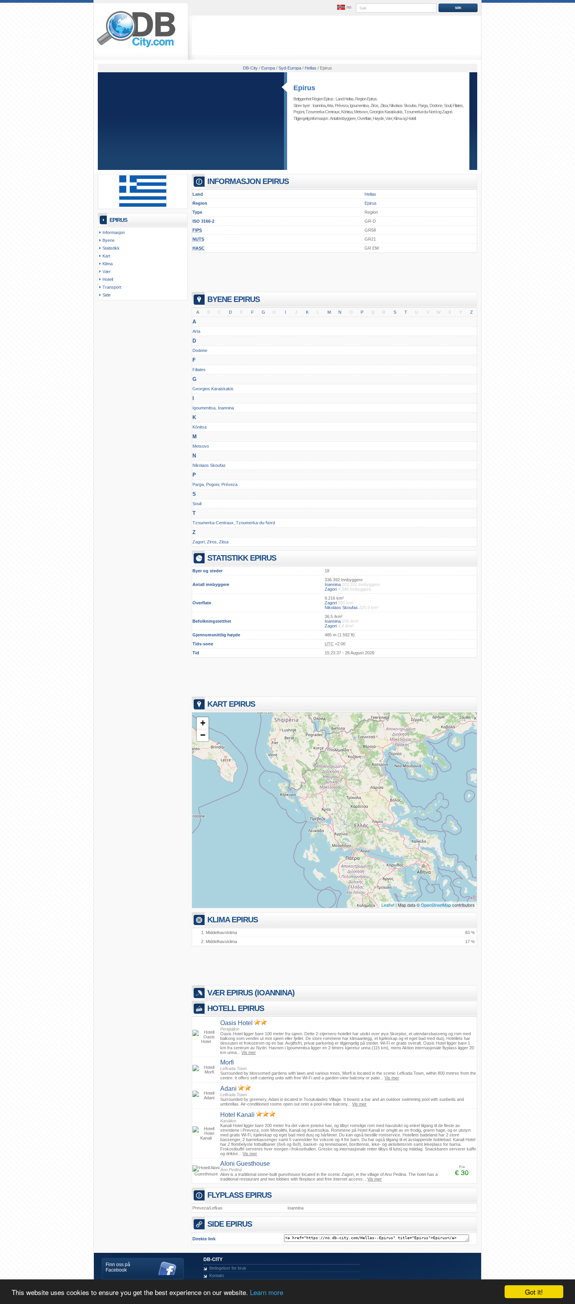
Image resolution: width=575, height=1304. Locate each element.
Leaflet (387, 905)
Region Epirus (366, 98)
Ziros (374, 105)
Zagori (447, 111)
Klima (398, 118)
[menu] (343, 7)
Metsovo (361, 111)
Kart (106, 256)
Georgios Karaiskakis (385, 111)
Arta (330, 105)
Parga (423, 105)
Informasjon (113, 232)
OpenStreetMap (436, 905)
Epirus (304, 88)
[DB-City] (136, 47)
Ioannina (319, 105)
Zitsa (384, 105)
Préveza (341, 105)
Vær (388, 118)
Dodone (435, 105)
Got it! (534, 1292)
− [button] (202, 735)
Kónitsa (346, 111)
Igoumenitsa (359, 105)
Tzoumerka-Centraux (322, 111)
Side (106, 295)
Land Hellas (345, 98)
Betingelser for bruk (227, 1268)
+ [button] (202, 723)
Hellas (370, 194)
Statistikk (111, 248)
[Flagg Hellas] (143, 205)
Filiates (458, 105)
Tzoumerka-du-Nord (420, 111)
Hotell (411, 118)
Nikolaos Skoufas (403, 105)
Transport (111, 287)
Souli (447, 105)
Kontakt (216, 1275)
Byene (108, 240)
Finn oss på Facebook (118, 1267)
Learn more (266, 1292)
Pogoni (298, 111)
